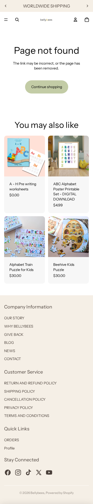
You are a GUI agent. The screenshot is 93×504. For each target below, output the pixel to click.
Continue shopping (46, 86)
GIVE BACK (14, 334)
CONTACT (12, 358)
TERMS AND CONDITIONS (26, 415)
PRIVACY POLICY (18, 407)
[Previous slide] (5, 6)
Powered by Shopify (60, 493)
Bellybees (37, 493)
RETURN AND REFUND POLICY (30, 383)
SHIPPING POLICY (19, 391)
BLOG (9, 342)
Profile (9, 448)
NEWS (9, 350)
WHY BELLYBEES (18, 326)
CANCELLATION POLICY (24, 399)
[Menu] (6, 20)
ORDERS (11, 440)
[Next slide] (87, 6)
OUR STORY (14, 318)
